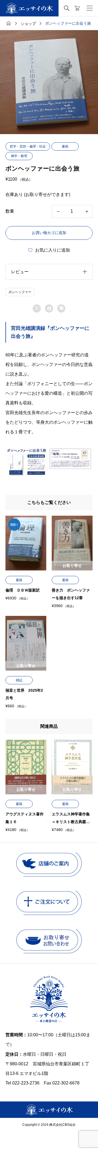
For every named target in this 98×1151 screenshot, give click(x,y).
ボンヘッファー (19, 292)
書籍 (65, 146)
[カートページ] (77, 8)
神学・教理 (19, 156)
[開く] (89, 8)
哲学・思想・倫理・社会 (28, 146)
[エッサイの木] (29, 8)
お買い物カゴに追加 (49, 232)
